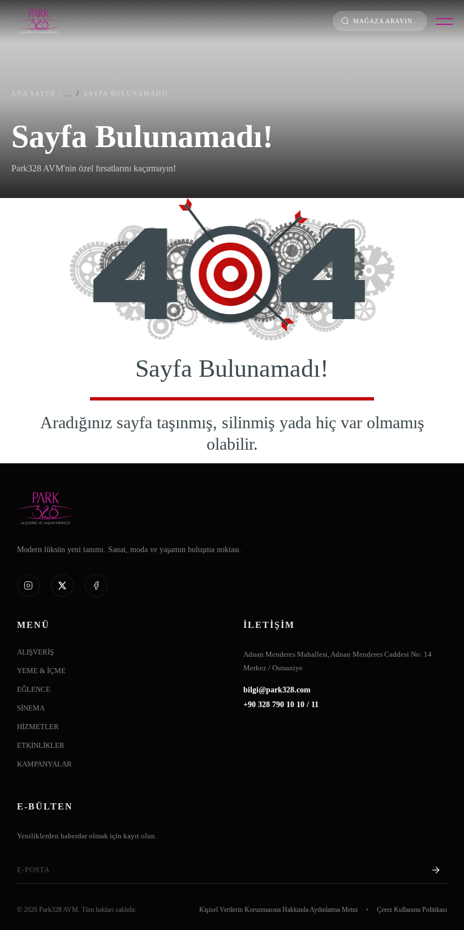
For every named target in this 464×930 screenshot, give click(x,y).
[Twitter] (62, 585)
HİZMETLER (38, 727)
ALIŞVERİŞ (35, 652)
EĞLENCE (33, 690)
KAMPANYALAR (44, 764)
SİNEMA (31, 708)
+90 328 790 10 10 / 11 (281, 705)
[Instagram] (28, 585)
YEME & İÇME (41, 671)
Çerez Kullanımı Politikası (412, 909)
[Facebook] (96, 585)
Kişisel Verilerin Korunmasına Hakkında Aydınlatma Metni (278, 909)
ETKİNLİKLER (41, 746)
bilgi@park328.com (277, 690)
